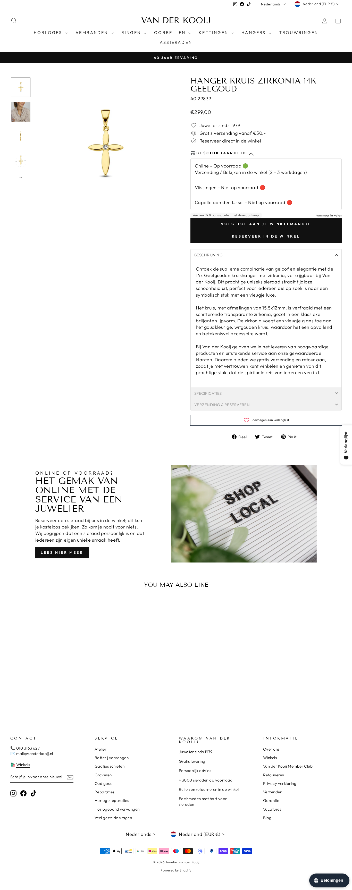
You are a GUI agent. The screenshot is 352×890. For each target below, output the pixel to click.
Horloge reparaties (112, 800)
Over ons (271, 749)
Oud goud (104, 783)
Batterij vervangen (112, 757)
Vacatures (272, 809)
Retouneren (273, 775)
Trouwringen (298, 32)
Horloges (49, 32)
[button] (266, 255)
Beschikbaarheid (221, 153)
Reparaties (104, 792)
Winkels (23, 764)
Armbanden (93, 32)
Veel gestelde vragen (113, 817)
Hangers (254, 32)
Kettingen (214, 32)
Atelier (100, 749)
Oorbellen (170, 32)
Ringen (132, 32)
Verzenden (272, 792)
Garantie (271, 800)
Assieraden (176, 42)
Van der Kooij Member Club (288, 766)
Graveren (103, 775)
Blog (267, 817)
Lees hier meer (62, 552)
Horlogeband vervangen (117, 809)
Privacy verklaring (279, 783)
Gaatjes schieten (109, 766)
